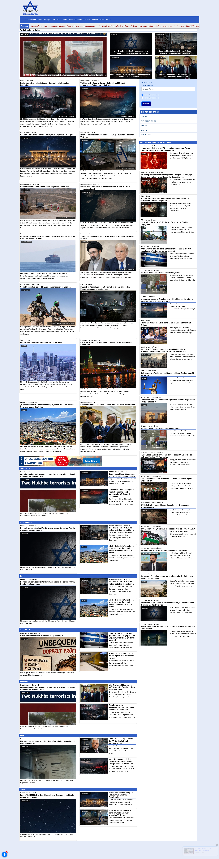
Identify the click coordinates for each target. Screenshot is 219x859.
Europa (47, 19)
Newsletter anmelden (151, 95)
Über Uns (104, 19)
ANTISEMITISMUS (148, 121)
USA (59, 19)
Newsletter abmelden (151, 98)
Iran (53, 19)
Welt (65, 19)
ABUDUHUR (146, 135)
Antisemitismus (75, 19)
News (94, 19)
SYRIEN (144, 126)
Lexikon (86, 19)
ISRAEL (144, 116)
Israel (40, 19)
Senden (146, 104)
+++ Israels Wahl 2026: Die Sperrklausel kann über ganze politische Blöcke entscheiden (169, 26)
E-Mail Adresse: (147, 86)
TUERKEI (145, 130)
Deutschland (30, 19)
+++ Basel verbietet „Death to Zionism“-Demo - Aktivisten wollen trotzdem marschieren (93, 26)
